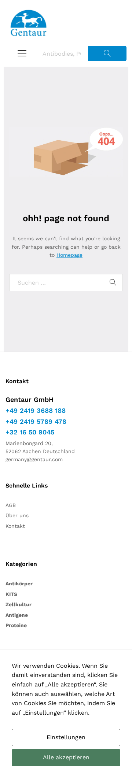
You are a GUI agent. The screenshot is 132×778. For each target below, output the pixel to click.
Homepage (69, 255)
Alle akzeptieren (66, 757)
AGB (11, 505)
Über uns (17, 515)
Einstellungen (66, 737)
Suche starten (107, 53)
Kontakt (15, 526)
